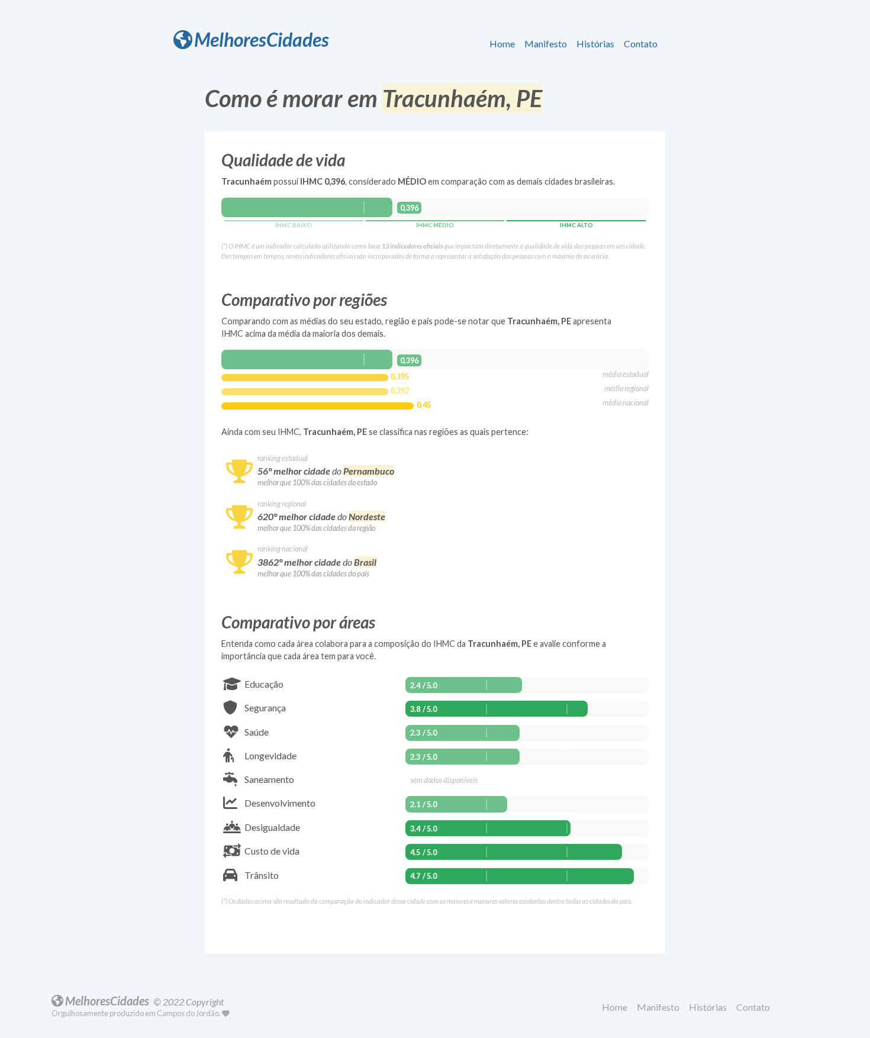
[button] (504, 44)
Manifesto (545, 43)
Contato (641, 43)
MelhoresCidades (261, 39)
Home (502, 43)
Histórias (595, 43)
